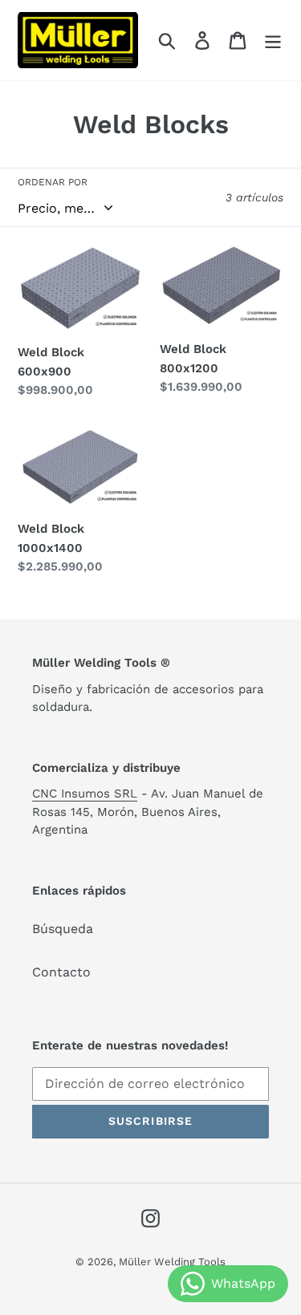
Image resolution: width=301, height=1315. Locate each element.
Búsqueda (62, 928)
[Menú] (273, 40)
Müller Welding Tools (172, 1262)
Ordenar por (52, 182)
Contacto (61, 972)
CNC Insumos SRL (84, 793)
